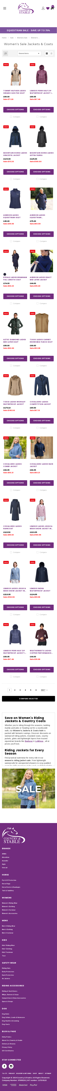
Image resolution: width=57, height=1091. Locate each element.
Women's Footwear (9, 910)
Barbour (29, 741)
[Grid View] (47, 53)
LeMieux (39, 741)
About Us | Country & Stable (12, 1040)
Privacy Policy (7, 1047)
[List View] (51, 53)
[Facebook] (4, 1066)
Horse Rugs (6, 883)
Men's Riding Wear (8, 926)
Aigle (4, 864)
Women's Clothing (8, 906)
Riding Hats (6, 968)
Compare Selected (28, 699)
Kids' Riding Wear (8, 945)
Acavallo (5, 860)
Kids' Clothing (7, 949)
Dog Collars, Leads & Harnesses (13, 1017)
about (40, 1073)
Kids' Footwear (7, 952)
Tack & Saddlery (8, 890)
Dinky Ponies (6, 1037)
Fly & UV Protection (9, 880)
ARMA (4, 854)
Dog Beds (5, 1014)
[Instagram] (11, 1066)
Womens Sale (22, 38)
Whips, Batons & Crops (10, 994)
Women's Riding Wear (9, 903)
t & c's (4, 1073)
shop (35, 1073)
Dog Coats (6, 1024)
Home (4, 38)
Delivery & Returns (8, 1044)
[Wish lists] (47, 8)
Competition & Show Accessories (14, 998)
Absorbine (5, 857)
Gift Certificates (8, 1050)
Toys (4, 955)
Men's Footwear (7, 933)
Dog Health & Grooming (10, 1021)
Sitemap (48, 1073)
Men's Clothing (7, 929)
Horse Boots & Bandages (11, 887)
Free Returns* (16, 22)
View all (4, 867)
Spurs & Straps (7, 1001)
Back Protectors (8, 975)
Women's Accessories (9, 913)
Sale (12, 38)
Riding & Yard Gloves (9, 991)
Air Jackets (6, 978)
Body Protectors (8, 971)
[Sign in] (43, 8)
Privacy (12, 1073)
